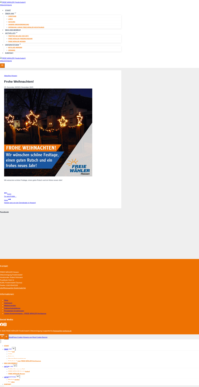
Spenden (11, 50)
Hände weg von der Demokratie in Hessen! (20, 201)
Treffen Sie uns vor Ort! (18, 36)
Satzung (11, 22)
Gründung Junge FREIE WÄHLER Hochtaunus (26, 27)
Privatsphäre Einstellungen (14, 311)
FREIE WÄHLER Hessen (16, 41)
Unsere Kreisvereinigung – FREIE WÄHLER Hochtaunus (25, 313)
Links (10, 19)
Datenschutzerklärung (12, 308)
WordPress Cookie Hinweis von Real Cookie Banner (28, 337)
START (8, 10)
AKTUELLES (8, 366)
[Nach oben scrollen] (2, 337)
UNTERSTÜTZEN (10, 377)
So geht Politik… (10, 195)
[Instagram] (5, 325)
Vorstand (12, 16)
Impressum (8, 303)
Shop (6, 300)
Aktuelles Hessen (10, 76)
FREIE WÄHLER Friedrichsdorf (20, 39)
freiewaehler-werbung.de (62, 331)
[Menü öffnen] (2, 65)
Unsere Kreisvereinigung (18, 24)
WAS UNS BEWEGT (13, 30)
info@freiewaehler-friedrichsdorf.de (13, 288)
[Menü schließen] (0, 341)
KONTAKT (9, 53)
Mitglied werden (15, 47)
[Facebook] (1, 325)
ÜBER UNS (8, 349)
